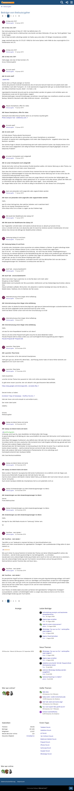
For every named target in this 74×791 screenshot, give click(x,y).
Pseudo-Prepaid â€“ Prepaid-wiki (12, 339)
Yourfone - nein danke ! (13, 532)
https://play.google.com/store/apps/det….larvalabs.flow (19, 386)
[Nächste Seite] (19, 16)
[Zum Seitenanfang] (71, 788)
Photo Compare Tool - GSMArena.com (14, 118)
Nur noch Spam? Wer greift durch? (54, 707)
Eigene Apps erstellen (50, 619)
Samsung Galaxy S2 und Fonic (15, 237)
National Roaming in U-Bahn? (52, 677)
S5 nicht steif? (10, 70)
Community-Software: (37, 788)
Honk (44, 655)
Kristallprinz (30, 736)
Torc (44, 616)
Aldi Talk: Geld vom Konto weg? (53, 702)
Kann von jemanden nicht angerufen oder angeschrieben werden (27, 191)
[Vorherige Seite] (2, 16)
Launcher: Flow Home (13, 346)
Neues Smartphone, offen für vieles (17, 106)
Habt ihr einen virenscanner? (52, 624)
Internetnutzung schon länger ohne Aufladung (21, 297)
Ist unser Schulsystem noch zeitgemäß (18, 156)
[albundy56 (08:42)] (11, 693)
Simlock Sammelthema (50, 712)
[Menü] (71, 2)
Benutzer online (8, 647)
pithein (44, 626)
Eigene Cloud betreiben (50, 636)
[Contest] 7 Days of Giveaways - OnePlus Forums (17, 396)
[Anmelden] (67, 2)
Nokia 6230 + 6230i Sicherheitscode (54, 697)
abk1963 (6, 79)
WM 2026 (46, 692)
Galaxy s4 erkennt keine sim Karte (17, 422)
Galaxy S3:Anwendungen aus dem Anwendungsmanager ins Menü (27, 489)
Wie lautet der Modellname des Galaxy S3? (20, 216)
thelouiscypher (10, 23)
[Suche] (62, 2)
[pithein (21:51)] (4, 693)
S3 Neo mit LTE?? (11, 21)
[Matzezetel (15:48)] (7, 693)
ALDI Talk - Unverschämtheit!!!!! (16, 269)
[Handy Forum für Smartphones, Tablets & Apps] (8, 2)
